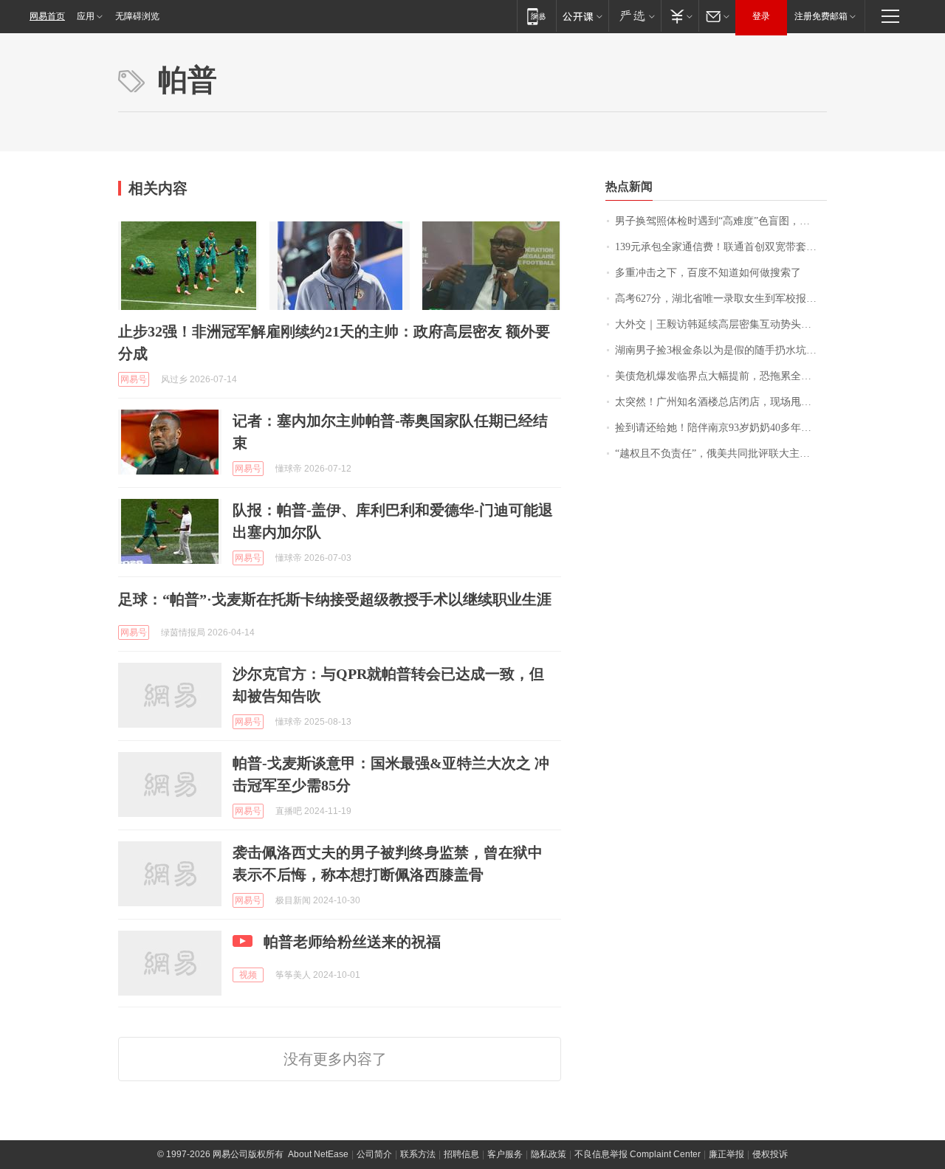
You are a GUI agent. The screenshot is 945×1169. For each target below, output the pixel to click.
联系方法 (418, 1154)
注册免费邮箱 (821, 16)
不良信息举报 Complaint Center (637, 1154)
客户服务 (505, 1154)
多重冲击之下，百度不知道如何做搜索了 (708, 272)
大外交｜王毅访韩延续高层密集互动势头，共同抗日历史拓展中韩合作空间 (721, 324)
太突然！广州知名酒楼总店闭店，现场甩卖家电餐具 (721, 401)
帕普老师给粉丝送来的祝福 (352, 942)
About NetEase (318, 1154)
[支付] (679, 16)
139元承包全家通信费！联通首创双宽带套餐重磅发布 (721, 246)
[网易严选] (634, 16)
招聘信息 (461, 1154)
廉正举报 (726, 1154)
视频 (248, 975)
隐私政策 (548, 1154)
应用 (85, 16)
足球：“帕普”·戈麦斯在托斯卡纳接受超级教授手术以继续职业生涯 (334, 599)
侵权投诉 (770, 1154)
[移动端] (536, 16)
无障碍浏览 (137, 16)
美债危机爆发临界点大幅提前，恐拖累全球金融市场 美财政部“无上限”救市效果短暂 (721, 376)
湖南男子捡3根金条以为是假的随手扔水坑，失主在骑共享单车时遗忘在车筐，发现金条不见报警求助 (721, 350)
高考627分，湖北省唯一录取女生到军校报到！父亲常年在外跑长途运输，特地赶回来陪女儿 (721, 298)
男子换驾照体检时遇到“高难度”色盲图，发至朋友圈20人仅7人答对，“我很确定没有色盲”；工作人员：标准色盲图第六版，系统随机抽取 (721, 221)
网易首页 (47, 16)
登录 (761, 16)
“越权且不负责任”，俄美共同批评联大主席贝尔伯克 (721, 453)
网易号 (133, 379)
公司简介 (374, 1154)
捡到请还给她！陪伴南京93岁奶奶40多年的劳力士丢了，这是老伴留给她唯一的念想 (721, 427)
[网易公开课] (582, 16)
